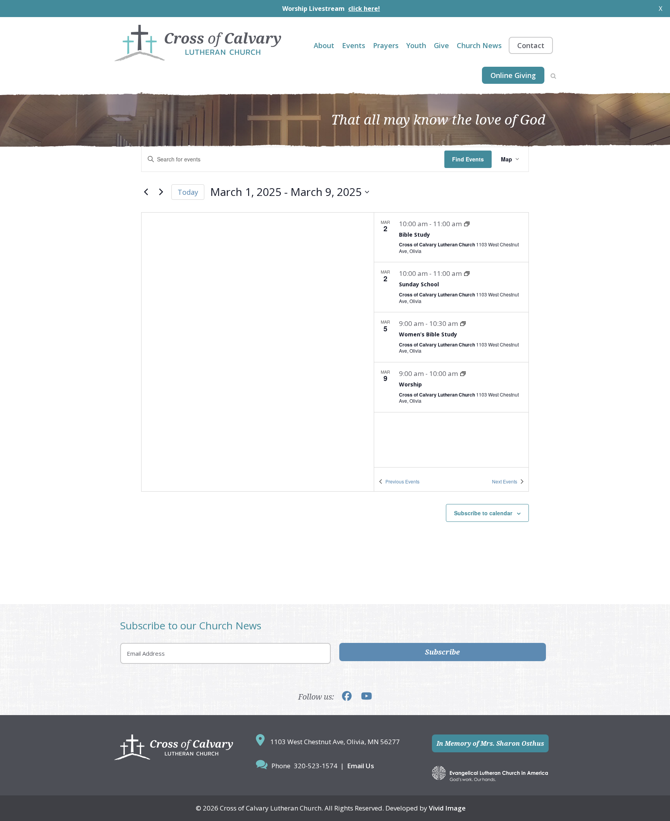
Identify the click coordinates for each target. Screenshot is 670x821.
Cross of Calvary (197, 43)
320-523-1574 (315, 765)
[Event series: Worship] (463, 373)
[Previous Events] (145, 192)
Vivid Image (447, 808)
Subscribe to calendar (483, 513)
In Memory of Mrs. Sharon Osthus (490, 743)
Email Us (360, 765)
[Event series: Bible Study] (467, 224)
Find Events (468, 159)
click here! (364, 8)
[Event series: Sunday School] (467, 273)
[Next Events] (161, 192)
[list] (451, 340)
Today (188, 192)
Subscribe (442, 651)
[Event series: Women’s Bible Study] (463, 323)
